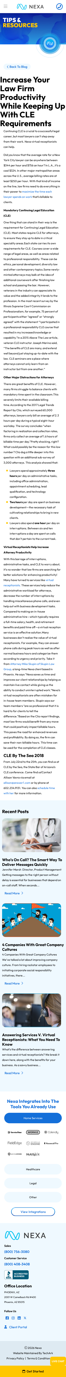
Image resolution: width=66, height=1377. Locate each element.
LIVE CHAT (58, 1361)
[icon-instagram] (13, 1318)
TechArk (47, 1353)
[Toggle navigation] (5, 6)
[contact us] (59, 6)
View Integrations (33, 1212)
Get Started (35, 1371)
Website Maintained (25, 1353)
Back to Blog (18, 67)
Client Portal (18, 1327)
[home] (30, 6)
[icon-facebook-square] (7, 1318)
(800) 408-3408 (17, 1264)
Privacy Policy (15, 1358)
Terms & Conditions (39, 1358)
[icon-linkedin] (19, 1318)
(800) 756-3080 (16, 1251)
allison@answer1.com (17, 782)
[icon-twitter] (25, 1318)
